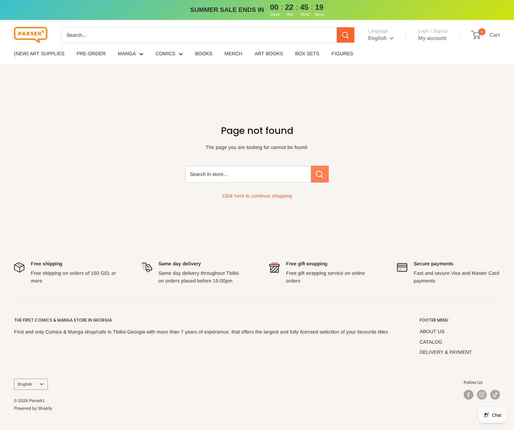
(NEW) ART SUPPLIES (39, 53)
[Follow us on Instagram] (482, 395)
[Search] (345, 35)
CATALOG (431, 342)
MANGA (127, 53)
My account (432, 38)
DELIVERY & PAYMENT (446, 352)
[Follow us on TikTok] (495, 395)
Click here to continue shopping (257, 196)
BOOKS (203, 53)
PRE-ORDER (91, 53)
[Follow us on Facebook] (468, 395)
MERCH (233, 53)
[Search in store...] (320, 174)
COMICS (165, 53)
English (25, 384)
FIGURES (342, 53)
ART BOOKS (269, 53)
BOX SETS (307, 53)
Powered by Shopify (33, 408)
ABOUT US (432, 331)
